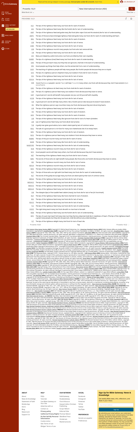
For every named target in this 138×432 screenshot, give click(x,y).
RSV (32, 199)
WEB (32, 213)
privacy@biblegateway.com (114, 427)
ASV (32, 29)
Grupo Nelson (64, 409)
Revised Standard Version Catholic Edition (66, 320)
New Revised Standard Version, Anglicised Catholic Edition (45, 306)
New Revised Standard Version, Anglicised (61, 303)
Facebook (81, 396)
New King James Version (62, 297)
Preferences (82, 421)
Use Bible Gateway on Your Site (48, 402)
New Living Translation (113, 299)
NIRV (32, 159)
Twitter (80, 407)
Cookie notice (45, 421)
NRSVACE (30, 182)
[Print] (131, 18)
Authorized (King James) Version (112, 267)
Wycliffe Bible (30, 328)
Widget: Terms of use (48, 426)
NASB (32, 142)
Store (24, 407)
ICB (33, 102)
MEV (32, 132)
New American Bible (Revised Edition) (62, 279)
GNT (32, 95)
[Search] (132, 9)
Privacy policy (46, 411)
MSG (32, 129)
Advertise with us (47, 406)
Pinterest (81, 401)
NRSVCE (31, 186)
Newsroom (26, 412)
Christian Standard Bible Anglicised (89, 238)
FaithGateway (64, 396)
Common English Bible (41, 239)
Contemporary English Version (43, 241)
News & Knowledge (29, 399)
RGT (32, 196)
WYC (32, 216)
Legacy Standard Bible (91, 268)
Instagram (82, 399)
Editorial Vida (64, 411)
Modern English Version (87, 275)
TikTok (80, 404)
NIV (32, 162)
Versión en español (85, 418)
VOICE (31, 209)
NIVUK (31, 166)
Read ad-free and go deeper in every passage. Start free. (70, 2)
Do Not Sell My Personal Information (49, 417)
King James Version (82, 267)
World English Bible (76, 326)
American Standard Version (89, 229)
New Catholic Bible (104, 287)
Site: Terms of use (47, 424)
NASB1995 (30, 145)
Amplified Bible (49, 231)
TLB (32, 125)
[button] (127, 2)
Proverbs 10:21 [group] (28, 19)
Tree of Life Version (39, 323)
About (24, 396)
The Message (37, 275)
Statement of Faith (28, 401)
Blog (23, 409)
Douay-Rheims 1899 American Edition (107, 243)
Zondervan (63, 419)
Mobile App (26, 404)
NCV (32, 152)
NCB (32, 149)
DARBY (31, 59)
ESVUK (31, 79)
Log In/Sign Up (129, 2)
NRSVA (31, 179)
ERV (32, 66)
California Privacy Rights (50, 414)
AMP (32, 32)
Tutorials (44, 399)
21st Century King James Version (37, 229)
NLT (32, 176)
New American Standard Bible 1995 (106, 286)
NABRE (31, 139)
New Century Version (66, 289)
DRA (32, 63)
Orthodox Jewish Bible (72, 315)
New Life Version (63, 299)
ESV (32, 76)
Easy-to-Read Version (70, 245)
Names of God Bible (93, 277)
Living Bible (120, 272)
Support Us (26, 415)
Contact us (44, 409)
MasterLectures (65, 422)
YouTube (81, 409)
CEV (32, 56)
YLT (32, 221)
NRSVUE (31, 189)
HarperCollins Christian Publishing (68, 405)
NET (32, 155)
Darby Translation (42, 243)
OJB (32, 192)
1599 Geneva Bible (90, 253)
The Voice (81, 325)
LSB (32, 119)
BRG (32, 39)
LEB (32, 122)
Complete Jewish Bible (88, 239)
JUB (32, 108)
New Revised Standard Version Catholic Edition (41, 310)
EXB (32, 83)
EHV (32, 73)
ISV (33, 105)
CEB (32, 49)
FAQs (42, 396)
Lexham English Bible (49, 272)
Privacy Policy (124, 425)
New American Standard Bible (101, 284)
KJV (33, 112)
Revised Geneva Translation (44, 316)
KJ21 (32, 26)
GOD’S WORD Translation (102, 257)
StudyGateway (65, 399)
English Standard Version (109, 248)
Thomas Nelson (65, 414)
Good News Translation (90, 258)
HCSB (32, 98)
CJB (33, 53)
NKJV (32, 169)
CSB (32, 43)
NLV (32, 172)
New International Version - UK (36, 296)
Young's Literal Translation (65, 328)
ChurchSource (65, 401)
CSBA (32, 46)
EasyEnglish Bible (118, 245)
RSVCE (31, 202)
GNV (32, 88)
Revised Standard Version (101, 316)
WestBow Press (65, 416)
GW (32, 92)
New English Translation (42, 291)
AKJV (32, 115)
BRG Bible (88, 233)
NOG (32, 135)
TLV (32, 206)
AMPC (32, 36)
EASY (32, 69)
